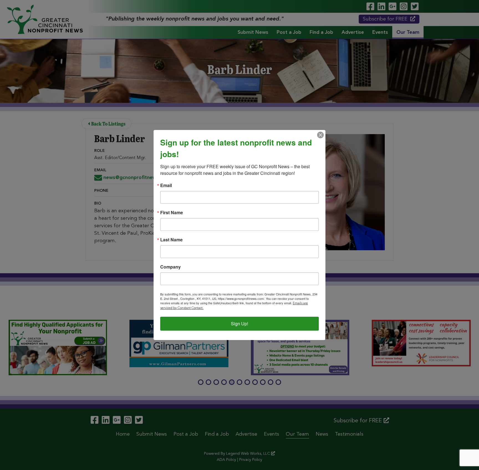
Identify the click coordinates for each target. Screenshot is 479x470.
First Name (171, 212)
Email (166, 185)
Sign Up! (239, 323)
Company (170, 267)
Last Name (171, 239)
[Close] (320, 135)
